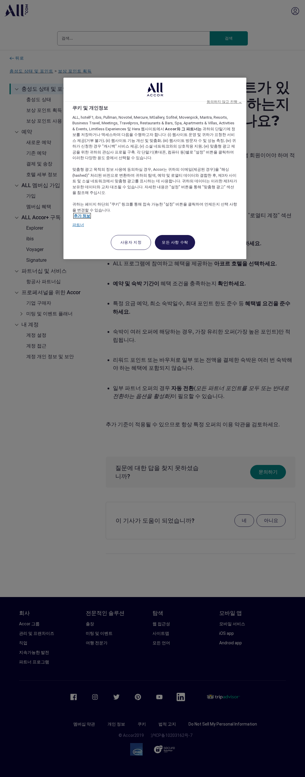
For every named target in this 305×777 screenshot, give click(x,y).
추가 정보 (82, 216)
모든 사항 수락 (175, 242)
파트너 (78, 225)
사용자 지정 (131, 242)
